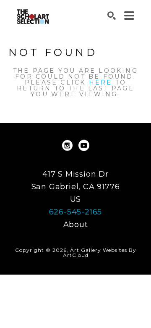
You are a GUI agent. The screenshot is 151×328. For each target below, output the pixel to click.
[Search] (111, 15)
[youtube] (83, 145)
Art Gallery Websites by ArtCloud (99, 252)
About (75, 224)
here (100, 82)
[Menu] (129, 15)
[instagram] (67, 145)
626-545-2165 (75, 212)
